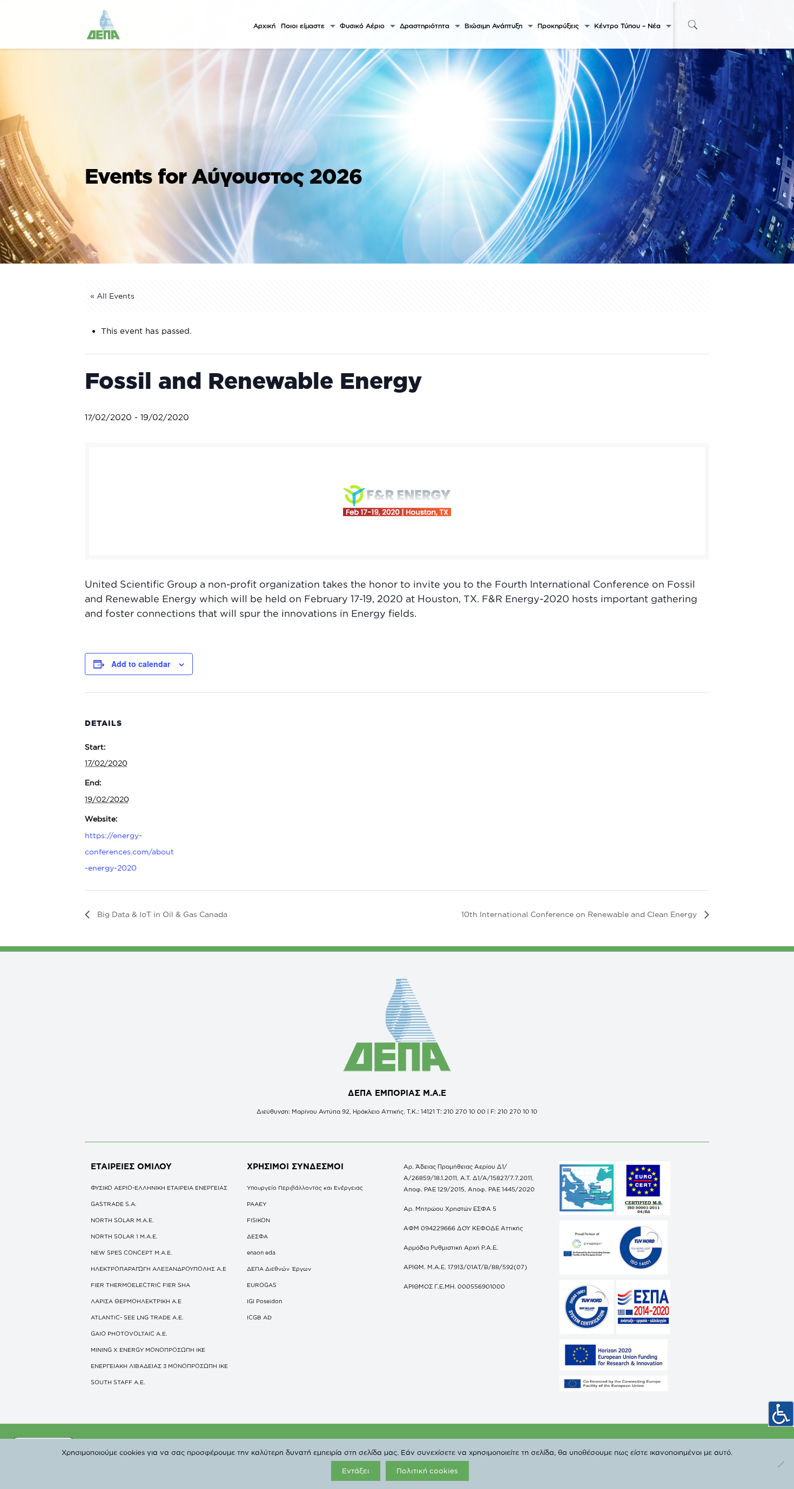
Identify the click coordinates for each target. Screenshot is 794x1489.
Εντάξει (355, 1470)
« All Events (112, 296)
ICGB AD (259, 1317)
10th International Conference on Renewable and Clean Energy (580, 914)
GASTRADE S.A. (114, 1204)
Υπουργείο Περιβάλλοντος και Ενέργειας (305, 1187)
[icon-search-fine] (692, 24)
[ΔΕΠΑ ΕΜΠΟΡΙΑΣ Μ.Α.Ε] (104, 24)
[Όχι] (780, 1464)
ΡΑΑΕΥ (256, 1204)
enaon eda (261, 1252)
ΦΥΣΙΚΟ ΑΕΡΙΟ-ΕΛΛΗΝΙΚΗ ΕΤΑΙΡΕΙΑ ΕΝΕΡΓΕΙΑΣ (159, 1187)
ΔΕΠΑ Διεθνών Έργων (279, 1268)
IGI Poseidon (264, 1301)
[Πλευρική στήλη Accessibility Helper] (781, 1414)
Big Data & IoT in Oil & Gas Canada (161, 914)
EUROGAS (262, 1285)
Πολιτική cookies (427, 1470)
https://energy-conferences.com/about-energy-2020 (129, 851)
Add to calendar (140, 663)
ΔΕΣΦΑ (257, 1236)
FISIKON (258, 1220)
